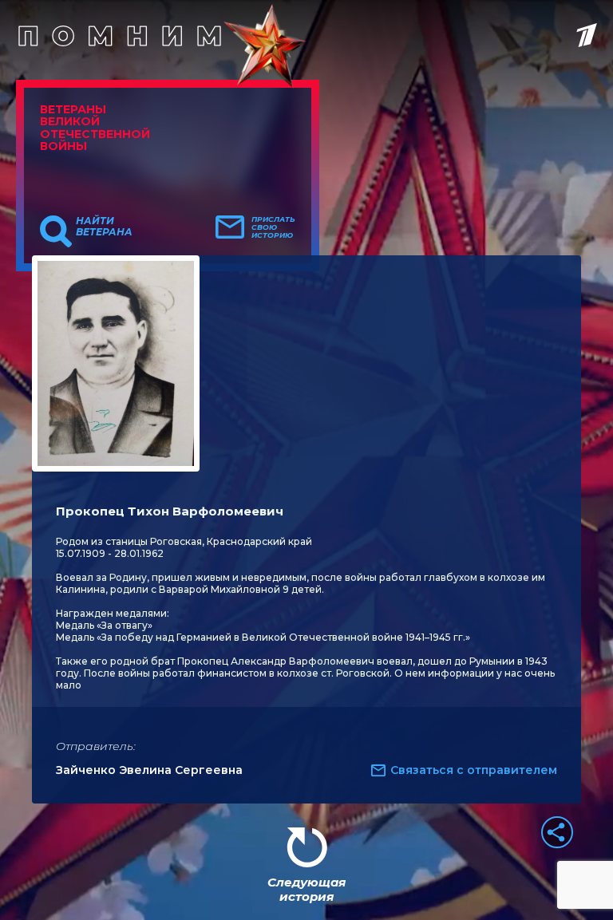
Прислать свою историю (273, 227)
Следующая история (306, 889)
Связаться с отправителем (473, 770)
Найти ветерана (104, 226)
